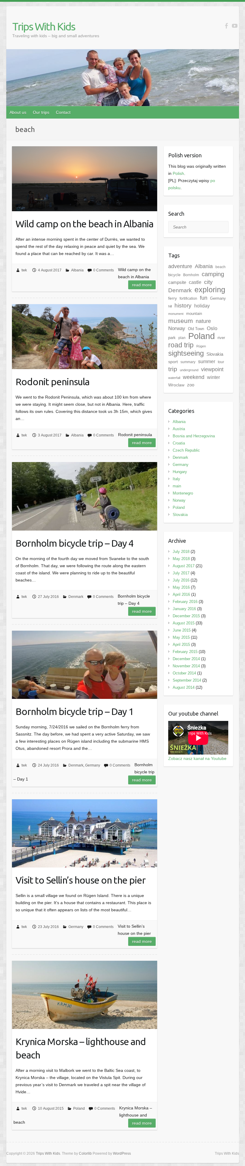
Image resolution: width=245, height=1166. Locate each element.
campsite (177, 282)
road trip (181, 345)
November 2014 (186, 666)
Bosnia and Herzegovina (194, 436)
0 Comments (103, 270)
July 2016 (181, 580)
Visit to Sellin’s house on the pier (81, 880)
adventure (180, 266)
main (177, 486)
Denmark (75, 597)
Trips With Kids (43, 26)
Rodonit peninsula (52, 381)
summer (206, 361)
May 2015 (181, 637)
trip (172, 369)
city (208, 282)
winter (213, 377)
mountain (194, 313)
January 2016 (184, 609)
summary (187, 362)
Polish (178, 173)
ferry (172, 298)
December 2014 (186, 659)
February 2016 (185, 601)
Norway (176, 328)
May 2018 (181, 558)
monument (175, 313)
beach (220, 267)
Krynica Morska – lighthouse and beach (81, 1048)
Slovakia (214, 354)
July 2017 (181, 573)
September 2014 (187, 680)
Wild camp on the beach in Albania (84, 223)
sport (173, 361)
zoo (190, 385)
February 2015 (185, 651)
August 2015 (184, 623)
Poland (79, 1108)
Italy (176, 479)
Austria (179, 429)
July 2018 (181, 551)
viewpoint (212, 369)
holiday (202, 305)
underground (189, 370)
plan (182, 338)
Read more (142, 284)
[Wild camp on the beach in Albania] (84, 178)
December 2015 (186, 616)
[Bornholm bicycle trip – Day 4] (84, 496)
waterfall (174, 378)
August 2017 (184, 566)
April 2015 (181, 644)
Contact (63, 112)
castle (195, 282)
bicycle (174, 275)
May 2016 (181, 587)
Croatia (179, 443)
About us (18, 112)
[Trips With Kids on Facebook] (226, 25)
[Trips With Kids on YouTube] (235, 25)
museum (180, 320)
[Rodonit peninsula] (84, 336)
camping (213, 274)
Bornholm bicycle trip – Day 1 (75, 711)
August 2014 (184, 687)
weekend (193, 377)
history (183, 305)
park (172, 337)
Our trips (41, 112)
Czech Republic (186, 450)
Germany (92, 765)
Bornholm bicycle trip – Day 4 (75, 543)
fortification (188, 298)
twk (24, 270)
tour (221, 362)
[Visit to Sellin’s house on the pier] (84, 833)
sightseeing (186, 353)
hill (170, 306)
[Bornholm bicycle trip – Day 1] (84, 665)
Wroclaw (176, 385)
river (221, 337)
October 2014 (184, 673)
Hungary (180, 471)
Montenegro (183, 493)
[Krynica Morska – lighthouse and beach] (84, 995)
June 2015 (182, 630)
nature (203, 321)
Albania (77, 270)
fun (203, 298)
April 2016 (181, 594)
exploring (210, 289)
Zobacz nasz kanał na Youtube (197, 758)
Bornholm (191, 275)
